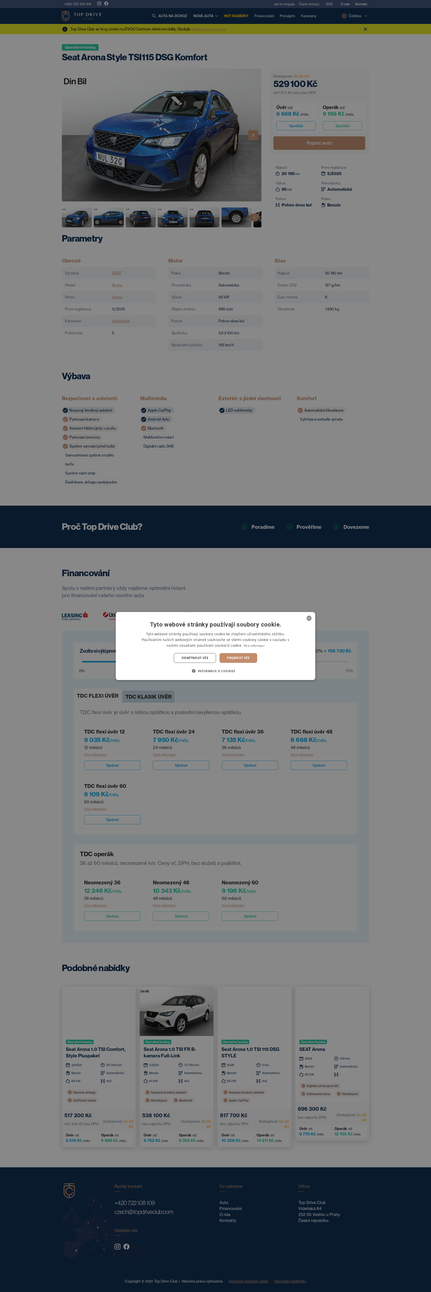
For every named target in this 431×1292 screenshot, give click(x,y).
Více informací (254, 646)
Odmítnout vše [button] (195, 658)
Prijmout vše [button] (238, 658)
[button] (215, 671)
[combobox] (309, 618)
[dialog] (215, 646)
